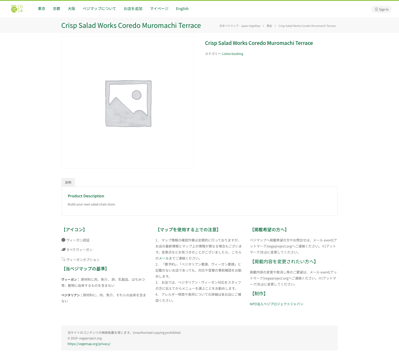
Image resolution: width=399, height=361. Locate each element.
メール (164, 258)
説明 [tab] (68, 182)
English (182, 8)
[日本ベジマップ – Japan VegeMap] (17, 9)
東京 (41, 8)
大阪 (71, 8)
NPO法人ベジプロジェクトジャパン (276, 303)
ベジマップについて (99, 8)
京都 (56, 8)
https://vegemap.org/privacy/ (89, 343)
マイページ (159, 8)
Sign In (383, 9)
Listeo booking (232, 53)
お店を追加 (133, 8)
